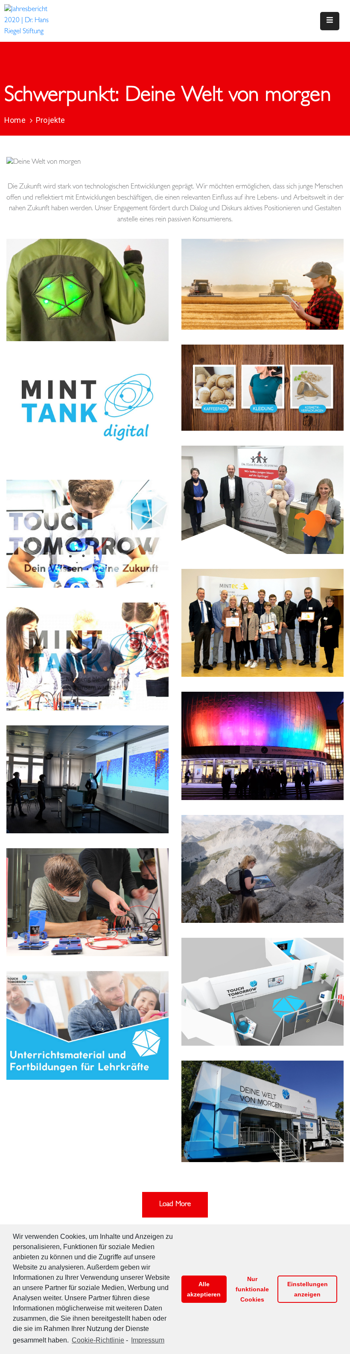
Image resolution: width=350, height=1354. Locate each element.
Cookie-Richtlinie (98, 1340)
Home (15, 120)
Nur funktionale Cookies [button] (252, 1289)
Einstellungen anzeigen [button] (307, 1289)
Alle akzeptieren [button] (204, 1289)
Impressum (147, 1340)
